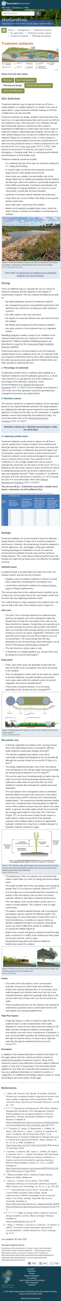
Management (24, 30)
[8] (53, 595)
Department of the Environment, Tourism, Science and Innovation (26, 24)
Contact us (17, 7)
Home (11, 30)
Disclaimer (32, 1271)
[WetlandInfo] (14, 20)
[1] (55, 453)
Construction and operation (38, 85)
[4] (41, 683)
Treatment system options (39, 33)
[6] (53, 888)
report (17, 344)
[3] (48, 750)
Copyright (30, 1269)
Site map (6, 7)
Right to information (31, 1276)
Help (27, 7)
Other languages (31, 1283)
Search (38, 13)
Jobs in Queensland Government (32, 1280)
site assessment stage (20, 360)
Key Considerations (26, 80)
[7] (10, 763)
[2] (26, 387)
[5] (43, 632)
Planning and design (12, 85)
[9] (12, 341)
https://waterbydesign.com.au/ (19, 1221)
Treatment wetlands (19, 36)
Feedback (32, 1285)
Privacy (32, 1273)
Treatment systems (43, 30)
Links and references (13, 91)
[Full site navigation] (4, 30)
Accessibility (32, 1278)
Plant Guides (11, 917)
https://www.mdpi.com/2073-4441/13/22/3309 (26, 1145)
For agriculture (17, 33)
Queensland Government (30, 1298)
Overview (7, 80)
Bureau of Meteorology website (31, 645)
